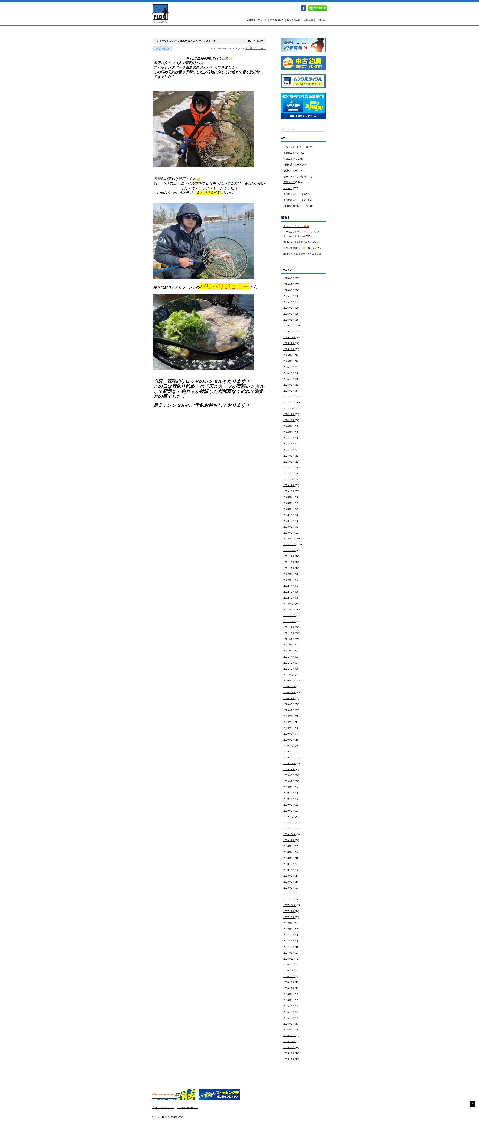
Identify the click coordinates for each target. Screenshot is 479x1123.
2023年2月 (289, 526)
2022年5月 (289, 580)
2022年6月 (289, 574)
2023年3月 (289, 521)
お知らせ (287, 188)
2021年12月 (289, 609)
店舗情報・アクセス (257, 20)
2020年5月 (289, 722)
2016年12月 (289, 958)
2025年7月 (289, 355)
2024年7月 (289, 426)
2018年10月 (289, 834)
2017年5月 (289, 935)
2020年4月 (289, 728)
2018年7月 (289, 852)
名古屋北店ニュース (255, 48)
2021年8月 (289, 633)
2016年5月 (289, 1000)
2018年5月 (289, 864)
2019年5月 (289, 793)
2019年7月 (289, 781)
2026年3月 (289, 308)
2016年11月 (289, 964)
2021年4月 (289, 657)
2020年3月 (289, 734)
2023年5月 (289, 509)
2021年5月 (289, 651)
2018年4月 (289, 870)
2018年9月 (289, 840)
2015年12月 (289, 1029)
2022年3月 (289, 592)
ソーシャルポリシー (187, 1107)
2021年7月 (289, 639)
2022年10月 (289, 550)
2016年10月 (289, 970)
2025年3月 (289, 379)
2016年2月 (289, 1018)
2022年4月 (289, 586)
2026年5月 (289, 296)
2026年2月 (289, 314)
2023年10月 (289, 479)
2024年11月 (289, 402)
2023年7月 (289, 497)
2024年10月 (289, 408)
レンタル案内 (293, 20)
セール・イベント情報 (294, 176)
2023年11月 (289, 473)
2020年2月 (289, 740)
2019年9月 (289, 769)
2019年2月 (289, 811)
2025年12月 (289, 325)
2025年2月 (289, 385)
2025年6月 (289, 361)
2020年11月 (289, 686)
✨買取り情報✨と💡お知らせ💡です (302, 248)
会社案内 (308, 20)
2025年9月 (289, 343)
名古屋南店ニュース (293, 200)
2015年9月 (289, 1047)
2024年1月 (289, 461)
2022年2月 (289, 598)
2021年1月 (289, 674)
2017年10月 (289, 905)
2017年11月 (289, 899)
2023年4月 (289, 515)
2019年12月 (289, 751)
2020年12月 (289, 680)
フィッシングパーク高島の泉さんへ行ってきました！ (187, 40)
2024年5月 (289, 438)
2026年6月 (289, 290)
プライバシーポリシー (163, 1107)
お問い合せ (321, 20)
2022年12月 (289, 538)
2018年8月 (289, 846)
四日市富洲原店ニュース (295, 206)
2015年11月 (289, 1035)
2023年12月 (289, 467)
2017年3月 (289, 947)
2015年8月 (289, 1053)
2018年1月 (289, 887)
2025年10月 (289, 337)
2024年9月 (289, 414)
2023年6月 (289, 503)
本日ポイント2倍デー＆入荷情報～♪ (301, 242)
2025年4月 (289, 373)
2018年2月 (289, 881)
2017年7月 (289, 923)
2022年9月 (289, 556)
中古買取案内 (277, 20)
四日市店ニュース (292, 164)
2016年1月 (289, 1023)
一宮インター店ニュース (295, 147)
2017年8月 (289, 917)
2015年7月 (289, 1059)
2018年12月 (289, 822)
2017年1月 (289, 952)
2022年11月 (289, 544)
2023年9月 (289, 485)
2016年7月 (289, 988)
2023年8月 (289, 491)
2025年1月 (289, 391)
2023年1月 (289, 532)
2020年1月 (289, 745)
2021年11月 (289, 615)
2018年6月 (289, 858)
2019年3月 (289, 805)
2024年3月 (289, 450)
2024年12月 (289, 396)
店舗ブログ (289, 182)
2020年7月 (289, 710)
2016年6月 (289, 994)
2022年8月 (289, 562)
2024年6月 (289, 432)
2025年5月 (289, 367)
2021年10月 (289, 621)
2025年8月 (289, 349)
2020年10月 (289, 692)
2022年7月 (289, 568)
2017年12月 (289, 893)
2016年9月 (289, 976)
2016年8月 (289, 982)
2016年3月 (289, 1012)
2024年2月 (289, 455)
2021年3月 (289, 663)
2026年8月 (289, 278)
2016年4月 (289, 1006)
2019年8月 (289, 775)
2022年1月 (289, 603)
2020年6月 (289, 716)
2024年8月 (289, 420)
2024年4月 (289, 444)
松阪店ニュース (291, 170)
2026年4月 (289, 302)
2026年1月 (289, 320)
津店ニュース (290, 158)
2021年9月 (289, 627)
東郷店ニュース (291, 152)
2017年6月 (289, 929)
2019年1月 (289, 816)
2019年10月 (289, 763)
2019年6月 (289, 787)
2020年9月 (289, 698)
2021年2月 (289, 669)
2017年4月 (289, 941)
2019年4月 (289, 799)
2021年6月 (289, 645)
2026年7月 (289, 284)
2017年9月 (289, 911)
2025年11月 (289, 331)
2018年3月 (289, 876)
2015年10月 (289, 1041)
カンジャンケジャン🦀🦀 (296, 226)
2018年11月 (289, 828)
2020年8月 (289, 704)
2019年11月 (289, 757)
